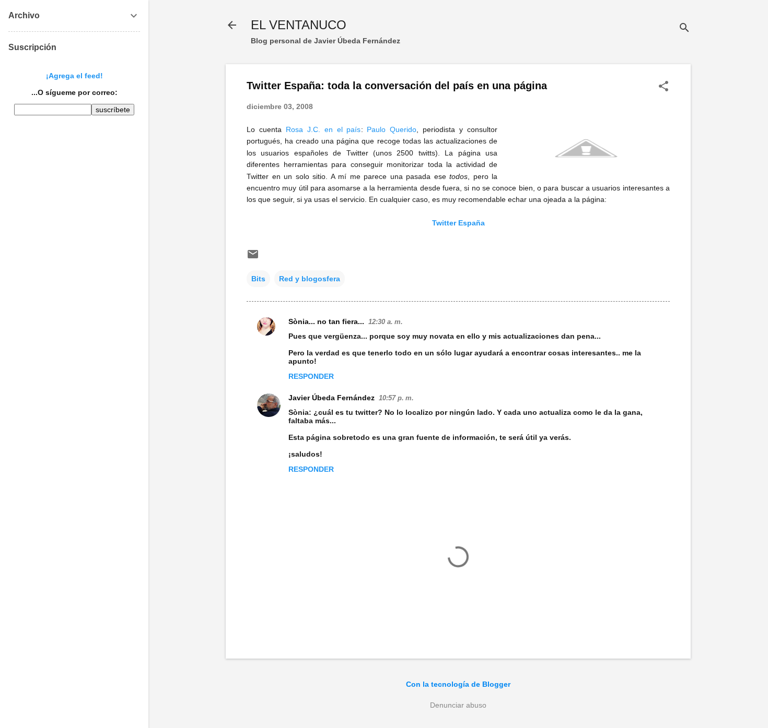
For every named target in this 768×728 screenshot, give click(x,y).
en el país (342, 129)
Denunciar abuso (458, 705)
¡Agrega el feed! (74, 75)
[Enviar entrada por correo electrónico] (253, 258)
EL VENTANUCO (298, 25)
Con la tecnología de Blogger (458, 684)
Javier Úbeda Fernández (331, 397)
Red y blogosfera (309, 279)
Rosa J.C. (303, 129)
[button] (663, 87)
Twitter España (458, 223)
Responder (311, 376)
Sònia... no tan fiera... (326, 321)
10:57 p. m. (396, 398)
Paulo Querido (391, 129)
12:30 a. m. (385, 322)
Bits (258, 279)
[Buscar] (684, 28)
